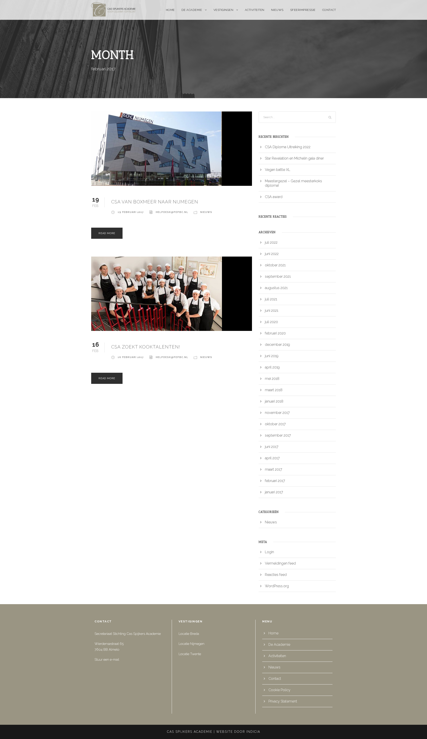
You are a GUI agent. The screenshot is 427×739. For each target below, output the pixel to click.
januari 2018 (274, 401)
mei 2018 (272, 379)
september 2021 (278, 276)
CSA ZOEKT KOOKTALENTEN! (145, 347)
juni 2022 (272, 254)
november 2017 (277, 413)
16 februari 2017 (131, 357)
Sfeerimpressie (303, 10)
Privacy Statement (282, 701)
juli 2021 (271, 299)
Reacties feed (276, 575)
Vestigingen (224, 10)
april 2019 (272, 367)
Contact (329, 10)
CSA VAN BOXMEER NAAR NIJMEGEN (154, 201)
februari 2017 (275, 481)
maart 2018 (273, 390)
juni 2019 (271, 356)
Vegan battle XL (277, 170)
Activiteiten (254, 10)
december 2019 (277, 344)
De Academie (191, 10)
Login (269, 552)
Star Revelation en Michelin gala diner (294, 158)
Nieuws (277, 10)
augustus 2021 (276, 288)
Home (170, 10)
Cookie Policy (279, 690)
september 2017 (278, 435)
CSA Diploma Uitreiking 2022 (287, 147)
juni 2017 (271, 447)
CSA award (273, 197)
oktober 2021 (275, 265)
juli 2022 (271, 242)
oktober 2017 (275, 424)
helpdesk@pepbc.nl (172, 212)
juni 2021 (271, 310)
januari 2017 (274, 492)
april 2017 (272, 458)
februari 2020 (275, 333)
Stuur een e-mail (107, 660)
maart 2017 (273, 469)
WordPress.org (277, 586)
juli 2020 (271, 322)
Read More (107, 233)
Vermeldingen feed (280, 563)
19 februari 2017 (131, 212)
